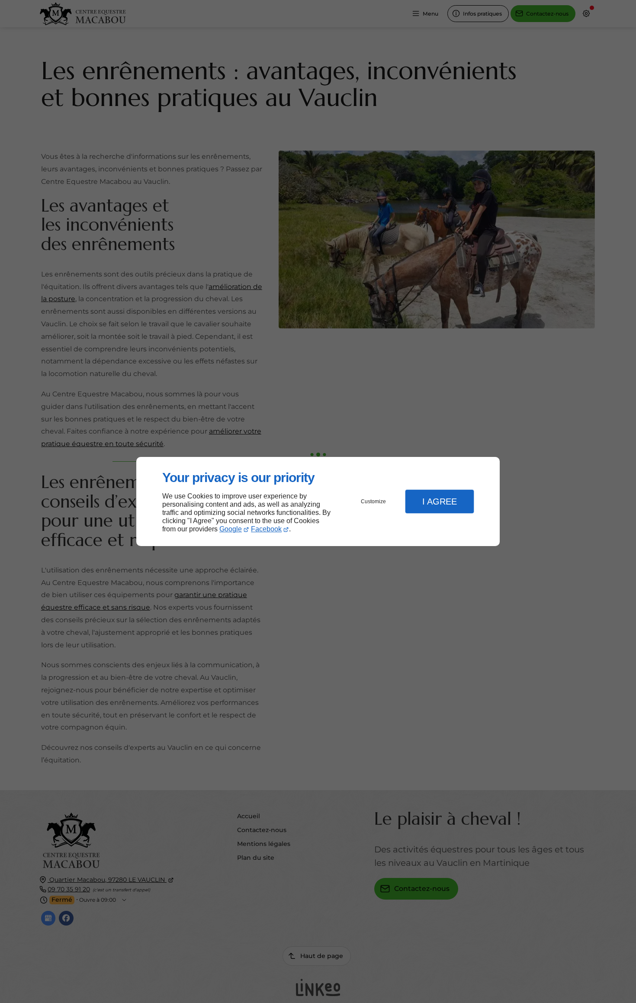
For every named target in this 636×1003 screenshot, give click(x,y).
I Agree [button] (439, 501)
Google (230, 529)
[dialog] (318, 502)
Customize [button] (373, 501)
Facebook (266, 529)
